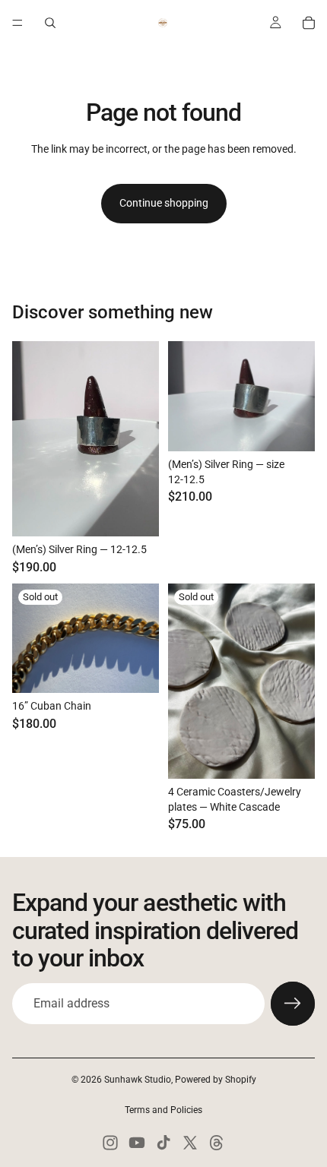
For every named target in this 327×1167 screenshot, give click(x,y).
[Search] (50, 23)
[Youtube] (137, 1143)
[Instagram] (110, 1143)
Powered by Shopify (215, 1079)
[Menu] (17, 22)
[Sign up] (293, 1004)
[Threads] (217, 1143)
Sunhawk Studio (137, 1079)
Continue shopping (163, 203)
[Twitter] (190, 1143)
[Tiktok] (163, 1143)
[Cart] (308, 23)
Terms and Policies (163, 1110)
